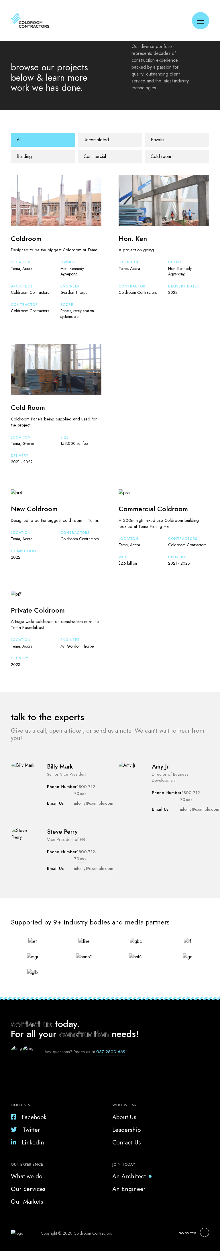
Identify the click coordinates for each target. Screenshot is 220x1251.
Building (24, 156)
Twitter (31, 1129)
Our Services (28, 1189)
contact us (31, 1023)
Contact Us (126, 1142)
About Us (124, 1117)
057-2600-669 (110, 1052)
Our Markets (27, 1201)
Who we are (125, 1105)
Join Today (123, 1164)
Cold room (161, 156)
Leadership (126, 1129)
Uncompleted (96, 139)
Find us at (22, 1105)
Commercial (95, 156)
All (19, 139)
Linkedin (33, 1142)
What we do (26, 1176)
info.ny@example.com (93, 803)
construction (84, 1033)
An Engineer (129, 1189)
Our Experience (27, 1164)
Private (157, 139)
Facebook (34, 1117)
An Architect (129, 1176)
